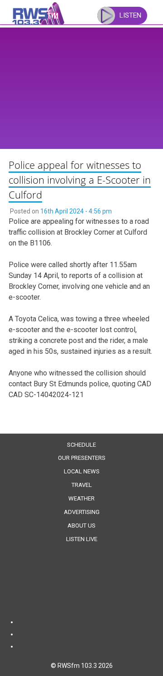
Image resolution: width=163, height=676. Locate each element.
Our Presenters (81, 457)
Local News (82, 471)
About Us (81, 525)
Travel (82, 485)
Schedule (81, 444)
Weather (81, 498)
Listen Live (81, 539)
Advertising (82, 512)
